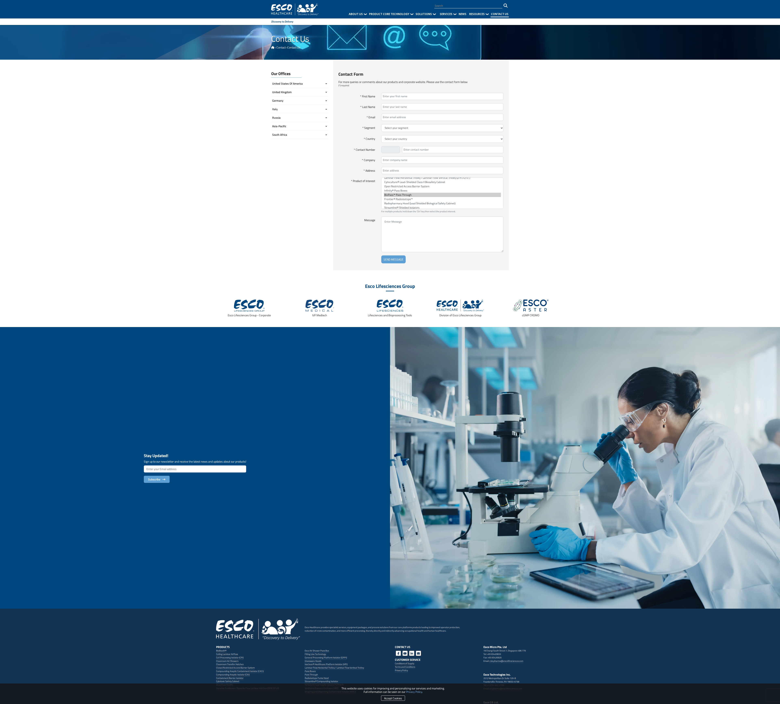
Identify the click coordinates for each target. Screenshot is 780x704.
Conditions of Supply (404, 663)
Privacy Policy (414, 692)
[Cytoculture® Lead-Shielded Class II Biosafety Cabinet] (442, 182)
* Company (368, 160)
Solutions (424, 14)
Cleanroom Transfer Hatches (230, 664)
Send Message (393, 259)
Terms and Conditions (405, 666)
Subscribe (154, 479)
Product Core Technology (389, 14)
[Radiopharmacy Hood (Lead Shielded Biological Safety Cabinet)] (442, 203)
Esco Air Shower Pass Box (317, 650)
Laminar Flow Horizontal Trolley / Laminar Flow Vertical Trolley (334, 667)
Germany (277, 100)
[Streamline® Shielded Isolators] (442, 208)
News (462, 14)
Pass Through (311, 674)
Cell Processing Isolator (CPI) (230, 657)
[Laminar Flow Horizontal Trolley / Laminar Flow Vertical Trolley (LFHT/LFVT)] (442, 178)
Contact (281, 47)
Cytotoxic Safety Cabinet (227, 681)
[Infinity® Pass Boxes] (442, 190)
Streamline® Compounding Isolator (321, 681)
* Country (369, 139)
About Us (356, 14)
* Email (371, 117)
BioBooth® (221, 650)
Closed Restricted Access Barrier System (235, 667)
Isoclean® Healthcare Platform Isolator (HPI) (326, 664)
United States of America (287, 83)
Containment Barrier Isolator (230, 678)
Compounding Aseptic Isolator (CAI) (233, 674)
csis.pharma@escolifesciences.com (506, 661)
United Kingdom (282, 92)
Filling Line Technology (315, 654)
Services (446, 14)
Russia (276, 117)
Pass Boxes (310, 671)
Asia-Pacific (279, 126)
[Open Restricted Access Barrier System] (442, 186)
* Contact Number (364, 149)
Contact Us (499, 14)
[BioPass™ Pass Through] (442, 195)
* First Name (367, 96)
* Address (369, 170)
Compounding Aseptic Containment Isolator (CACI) (240, 671)
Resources (477, 14)
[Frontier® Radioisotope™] (442, 199)
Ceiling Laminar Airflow (227, 654)
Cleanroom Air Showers (227, 661)
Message (369, 220)
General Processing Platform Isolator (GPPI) (326, 657)
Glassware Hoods (313, 661)
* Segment (368, 128)
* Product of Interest (363, 181)
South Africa (280, 134)
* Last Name (367, 107)
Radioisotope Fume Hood (317, 678)
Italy (275, 109)
